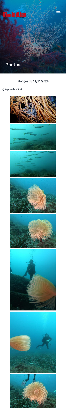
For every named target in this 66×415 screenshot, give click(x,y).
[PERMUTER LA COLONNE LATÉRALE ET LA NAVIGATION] (59, 11)
